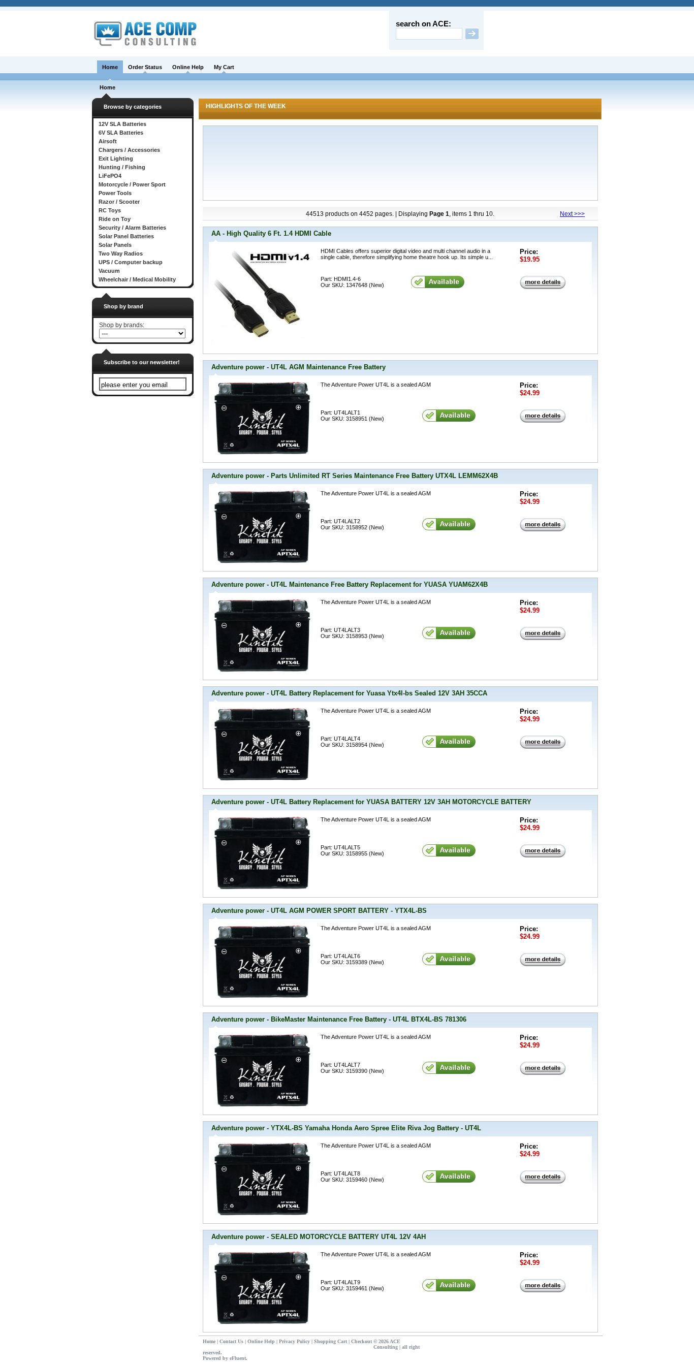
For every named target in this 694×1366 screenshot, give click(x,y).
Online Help (188, 67)
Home (110, 67)
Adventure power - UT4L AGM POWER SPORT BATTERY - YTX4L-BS (319, 910)
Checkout (361, 1341)
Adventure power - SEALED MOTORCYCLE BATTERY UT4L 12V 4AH (318, 1237)
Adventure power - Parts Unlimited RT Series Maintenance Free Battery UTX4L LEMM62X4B (354, 476)
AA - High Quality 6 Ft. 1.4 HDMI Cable (271, 233)
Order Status (145, 67)
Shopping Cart (330, 1341)
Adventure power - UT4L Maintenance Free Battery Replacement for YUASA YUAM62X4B (349, 584)
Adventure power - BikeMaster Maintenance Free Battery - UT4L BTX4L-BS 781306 (338, 1019)
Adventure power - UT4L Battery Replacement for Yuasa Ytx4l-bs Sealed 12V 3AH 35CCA (349, 693)
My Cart (224, 67)
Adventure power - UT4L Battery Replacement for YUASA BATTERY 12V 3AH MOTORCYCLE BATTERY (371, 802)
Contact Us (231, 1341)
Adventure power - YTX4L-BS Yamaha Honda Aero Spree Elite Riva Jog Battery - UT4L (346, 1128)
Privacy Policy (294, 1341)
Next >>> (572, 213)
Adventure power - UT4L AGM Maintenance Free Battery (298, 367)
